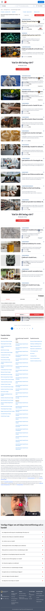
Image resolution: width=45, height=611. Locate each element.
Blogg (30, 596)
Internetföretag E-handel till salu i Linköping (22, 378)
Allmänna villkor (39, 593)
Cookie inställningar (40, 599)
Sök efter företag (22, 593)
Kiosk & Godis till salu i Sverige (6, 352)
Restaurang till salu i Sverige (6, 343)
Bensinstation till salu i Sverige (6, 374)
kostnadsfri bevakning (8, 481)
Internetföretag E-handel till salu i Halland (22, 422)
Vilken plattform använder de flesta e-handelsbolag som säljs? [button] (15, 549)
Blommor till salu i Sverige (6, 372)
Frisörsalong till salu (34, 351)
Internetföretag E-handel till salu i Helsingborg (22, 356)
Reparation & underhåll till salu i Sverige (7, 366)
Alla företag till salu (22, 595)
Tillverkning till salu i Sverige (6, 408)
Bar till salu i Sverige (4, 391)
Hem (2, 9)
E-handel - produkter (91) (5, 11)
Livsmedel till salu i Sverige (6, 413)
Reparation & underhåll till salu (36, 348)
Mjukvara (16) (36, 11)
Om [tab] (37, 299)
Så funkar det (13, 600)
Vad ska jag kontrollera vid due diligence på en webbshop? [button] (14, 545)
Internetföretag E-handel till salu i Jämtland (22, 414)
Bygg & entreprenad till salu (35, 346)
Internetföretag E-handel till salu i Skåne (22, 403)
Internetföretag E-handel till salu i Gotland (22, 433)
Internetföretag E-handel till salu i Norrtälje (22, 397)
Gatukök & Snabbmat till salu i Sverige (6, 363)
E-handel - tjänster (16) (27, 11)
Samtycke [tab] (8, 299)
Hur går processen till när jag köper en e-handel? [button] (12, 558)
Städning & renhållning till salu (35, 343)
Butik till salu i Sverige (5, 349)
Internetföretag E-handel (15, 9)
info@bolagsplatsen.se (5, 596)
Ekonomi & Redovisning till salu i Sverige (7, 403)
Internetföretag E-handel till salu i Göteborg (22, 348)
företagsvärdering (31, 477)
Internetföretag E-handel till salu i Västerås (22, 374)
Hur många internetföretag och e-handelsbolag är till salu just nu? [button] (15, 532)
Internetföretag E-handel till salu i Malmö (22, 352)
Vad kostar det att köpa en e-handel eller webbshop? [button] (13, 536)
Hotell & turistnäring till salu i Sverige (6, 347)
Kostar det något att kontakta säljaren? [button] (10, 576)
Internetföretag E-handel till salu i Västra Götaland (22, 407)
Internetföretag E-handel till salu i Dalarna (22, 418)
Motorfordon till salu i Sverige (6, 406)
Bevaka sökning (39, 15)
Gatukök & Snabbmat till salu (35, 360)
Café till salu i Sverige (5, 357)
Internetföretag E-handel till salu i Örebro (22, 363)
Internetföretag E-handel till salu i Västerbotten (22, 448)
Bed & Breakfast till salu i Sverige (7, 400)
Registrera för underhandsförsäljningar (23, 598)
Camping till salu (33, 355)
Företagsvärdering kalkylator (14, 603)
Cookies (37, 597)
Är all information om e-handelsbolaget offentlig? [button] (12, 567)
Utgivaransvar (39, 601)
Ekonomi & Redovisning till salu (36, 341)
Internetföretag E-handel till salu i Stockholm (22, 344)
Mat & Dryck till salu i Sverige (6, 341)
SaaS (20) (13, 11)
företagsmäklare (20, 484)
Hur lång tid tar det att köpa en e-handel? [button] (10, 580)
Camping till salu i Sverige (5, 354)
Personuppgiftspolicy (40, 595)
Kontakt (30, 598)
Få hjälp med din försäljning (14, 594)
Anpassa (22, 314)
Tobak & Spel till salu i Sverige (6, 381)
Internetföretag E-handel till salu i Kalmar (22, 371)
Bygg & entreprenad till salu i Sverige (8, 411)
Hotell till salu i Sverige (5, 416)
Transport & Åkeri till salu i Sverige (7, 379)
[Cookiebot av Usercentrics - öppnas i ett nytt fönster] (39, 296)
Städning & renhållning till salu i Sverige (6, 394)
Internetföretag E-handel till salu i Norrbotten (22, 426)
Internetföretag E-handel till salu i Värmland (22, 411)
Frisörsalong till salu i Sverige (6, 369)
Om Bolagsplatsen (31, 594)
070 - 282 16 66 (6, 598)
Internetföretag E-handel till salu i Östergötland (22, 429)
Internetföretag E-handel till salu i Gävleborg (22, 441)
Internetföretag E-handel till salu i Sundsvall (22, 389)
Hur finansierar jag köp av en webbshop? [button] (10, 563)
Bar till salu (32, 353)
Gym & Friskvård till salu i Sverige (7, 386)
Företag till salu (7, 9)
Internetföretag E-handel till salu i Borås (22, 382)
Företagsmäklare (14, 598)
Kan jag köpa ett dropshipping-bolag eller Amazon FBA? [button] (13, 554)
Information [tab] (22, 299)
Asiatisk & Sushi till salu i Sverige (7, 389)
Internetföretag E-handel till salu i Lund (22, 393)
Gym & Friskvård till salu (34, 358)
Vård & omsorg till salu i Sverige (7, 376)
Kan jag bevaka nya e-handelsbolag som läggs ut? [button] (12, 571)
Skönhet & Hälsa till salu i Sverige (7, 397)
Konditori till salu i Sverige (6, 384)
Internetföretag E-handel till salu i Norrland (22, 437)
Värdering (13, 596)
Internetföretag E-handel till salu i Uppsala (22, 359)
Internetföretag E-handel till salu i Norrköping (22, 386)
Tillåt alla (36, 314)
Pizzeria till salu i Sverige (5, 359)
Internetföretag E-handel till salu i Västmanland (22, 445)
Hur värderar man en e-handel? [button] (8, 541)
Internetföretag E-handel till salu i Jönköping (22, 367)
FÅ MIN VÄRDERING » (22, 69)
